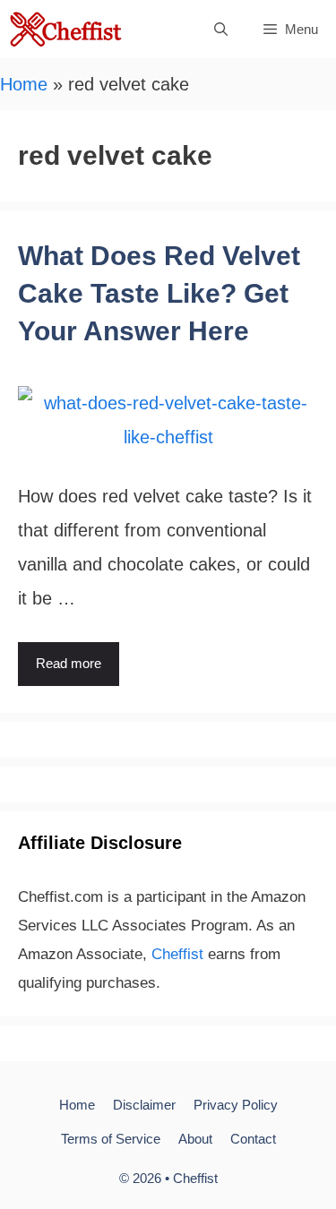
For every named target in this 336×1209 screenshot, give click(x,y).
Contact (253, 1138)
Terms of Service (110, 1138)
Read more (68, 663)
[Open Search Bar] (221, 29)
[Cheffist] (67, 29)
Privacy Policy (236, 1104)
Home (23, 84)
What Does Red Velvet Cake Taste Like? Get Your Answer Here (159, 293)
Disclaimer (144, 1104)
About (195, 1138)
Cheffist (177, 954)
